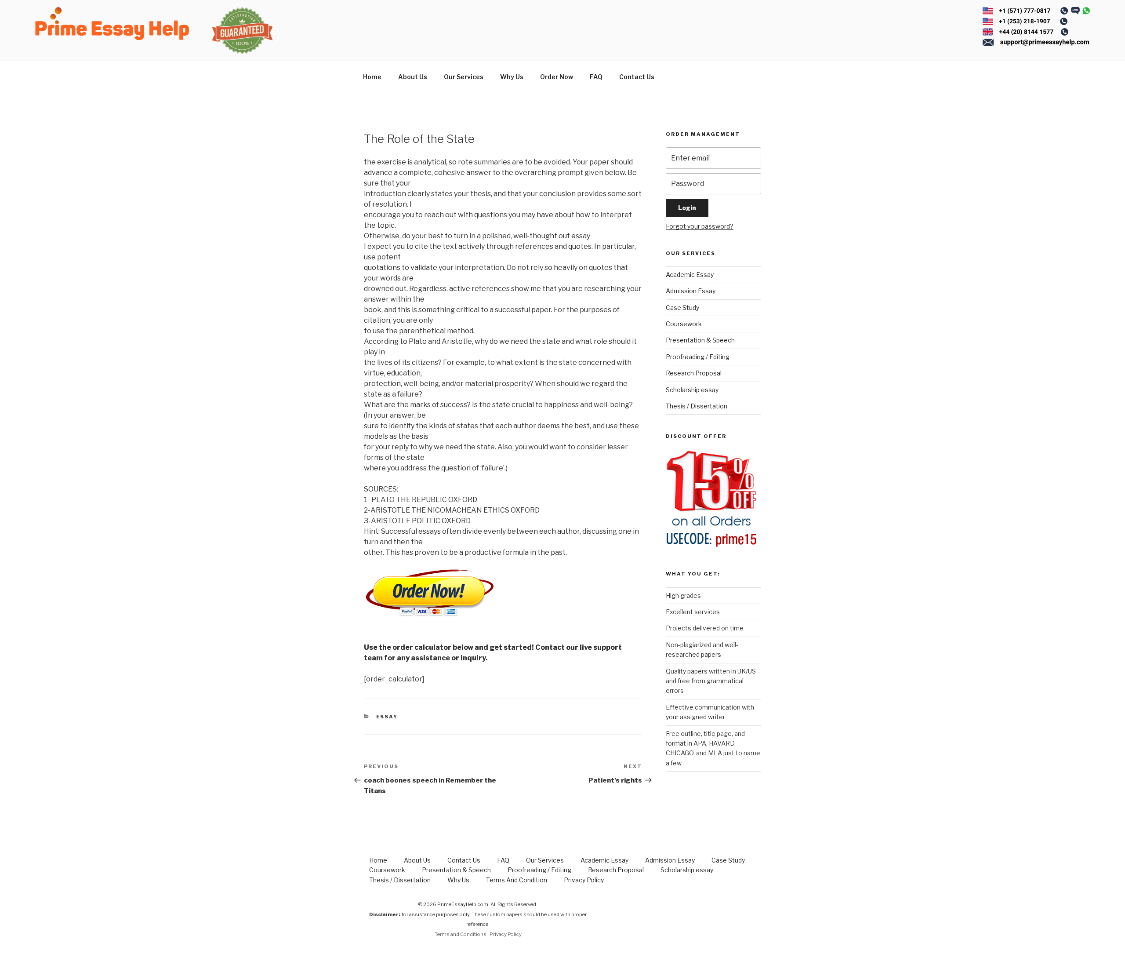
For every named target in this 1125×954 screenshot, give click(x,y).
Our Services (463, 76)
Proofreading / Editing (697, 356)
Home (372, 76)
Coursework (684, 324)
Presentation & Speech (700, 340)
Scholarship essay (692, 389)
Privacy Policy (584, 880)
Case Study (682, 307)
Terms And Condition (516, 880)
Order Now (556, 76)
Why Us (511, 76)
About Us (412, 76)
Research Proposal (694, 373)
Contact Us (636, 76)
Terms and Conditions (460, 934)
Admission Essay (690, 291)
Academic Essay (690, 274)
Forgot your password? (699, 226)
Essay (387, 717)
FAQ (596, 76)
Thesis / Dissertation (696, 406)
